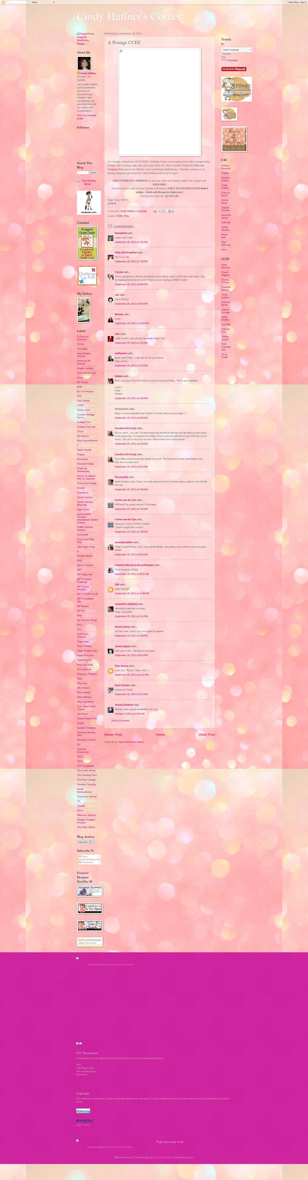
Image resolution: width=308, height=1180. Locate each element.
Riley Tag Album (85, 701)
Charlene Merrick (226, 288)
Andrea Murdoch (226, 167)
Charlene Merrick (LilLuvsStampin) (134, 565)
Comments (87, 862)
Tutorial (81, 806)
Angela (225, 173)
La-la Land (82, 534)
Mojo (79, 615)
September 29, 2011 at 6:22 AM (131, 466)
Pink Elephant (84, 669)
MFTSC (81, 611)
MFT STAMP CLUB (87, 594)
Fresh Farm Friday (87, 483)
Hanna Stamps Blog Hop (85, 503)
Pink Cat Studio (85, 664)
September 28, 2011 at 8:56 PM (131, 284)
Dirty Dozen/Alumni (87, 440)
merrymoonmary (162, 1157)
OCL (79, 629)
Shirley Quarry (225, 338)
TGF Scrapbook (85, 766)
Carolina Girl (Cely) (125, 428)
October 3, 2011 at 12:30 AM (130, 713)
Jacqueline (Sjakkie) (126, 604)
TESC (80, 761)
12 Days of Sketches (82, 338)
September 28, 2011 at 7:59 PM (131, 261)
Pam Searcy (121, 666)
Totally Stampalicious (84, 790)
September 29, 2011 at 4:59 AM (131, 398)
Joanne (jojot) (122, 646)
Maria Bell (224, 236)
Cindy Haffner (127, 211)
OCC (79, 625)
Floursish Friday (85, 464)
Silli (117, 584)
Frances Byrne (225, 194)
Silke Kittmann (226, 243)
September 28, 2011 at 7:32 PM (131, 242)
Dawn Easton (122, 685)
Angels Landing (85, 368)
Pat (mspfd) (121, 477)
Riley (126, 216)
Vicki (224, 249)
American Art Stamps (84, 362)
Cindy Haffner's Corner (129, 15)
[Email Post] (154, 211)
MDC (80, 560)
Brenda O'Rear (225, 281)
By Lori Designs (85, 391)
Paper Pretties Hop (87, 651)
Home (160, 734)
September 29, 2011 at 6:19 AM (131, 444)
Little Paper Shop (86, 547)
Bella (79, 386)
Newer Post (113, 734)
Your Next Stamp (86, 827)
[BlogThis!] (163, 211)
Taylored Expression (83, 750)
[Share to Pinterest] (172, 211)
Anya (79, 377)
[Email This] (160, 211)
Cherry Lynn (83, 410)
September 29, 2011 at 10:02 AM (132, 574)
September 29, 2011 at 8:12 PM (131, 655)
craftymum (121, 353)
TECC (80, 756)
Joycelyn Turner (226, 216)
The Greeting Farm (87, 775)
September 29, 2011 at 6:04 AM (131, 418)
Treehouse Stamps (87, 796)
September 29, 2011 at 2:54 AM (131, 365)
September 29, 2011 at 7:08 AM (131, 531)
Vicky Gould (224, 356)
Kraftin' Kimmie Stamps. (85, 528)
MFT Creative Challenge (84, 580)
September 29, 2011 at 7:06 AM (131, 509)
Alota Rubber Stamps (84, 355)
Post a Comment (120, 720)
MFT (79, 570)
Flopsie (81, 454)
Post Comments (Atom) (131, 742)
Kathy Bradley (225, 318)
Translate (232, 60)
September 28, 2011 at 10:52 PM (132, 323)
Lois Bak (226, 324)
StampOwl (121, 233)
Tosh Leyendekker (225, 347)
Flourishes (82, 459)
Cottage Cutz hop (86, 427)
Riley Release (84, 697)
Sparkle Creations (86, 728)
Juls (117, 334)
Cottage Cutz (84, 422)
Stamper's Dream (86, 740)
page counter (83, 1125)
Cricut (80, 431)
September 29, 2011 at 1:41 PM (131, 616)
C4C (79, 396)
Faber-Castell (84, 450)
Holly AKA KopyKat (126, 252)
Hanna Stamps (85, 497)
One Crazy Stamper (83, 635)
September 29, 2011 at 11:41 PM (132, 675)
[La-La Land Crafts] (236, 100)
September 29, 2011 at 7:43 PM (131, 635)
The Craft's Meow (86, 770)
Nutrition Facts (117, 965)
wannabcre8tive (124, 542)
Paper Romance (85, 655)
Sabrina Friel (225, 330)
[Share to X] (166, 211)
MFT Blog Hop (84, 574)
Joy (117, 295)
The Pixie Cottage (86, 779)
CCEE (119, 216)
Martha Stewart (85, 556)
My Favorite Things (87, 620)
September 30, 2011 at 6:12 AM (131, 694)
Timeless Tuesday (86, 784)
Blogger (189, 1157)
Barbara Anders (225, 179)
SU (78, 744)
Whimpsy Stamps (86, 815)
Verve (80, 810)
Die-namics (83, 436)
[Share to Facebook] (169, 211)
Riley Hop (82, 683)
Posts (84, 856)
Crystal (119, 272)
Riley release (84, 692)
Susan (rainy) (122, 626)
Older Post (207, 734)
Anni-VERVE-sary (86, 373)
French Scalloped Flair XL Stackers (86, 477)
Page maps (83, 641)
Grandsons (83, 492)
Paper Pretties (84, 646)
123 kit (80, 344)
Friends (81, 488)
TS (78, 801)
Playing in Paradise (87, 674)
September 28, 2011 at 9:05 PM (131, 303)
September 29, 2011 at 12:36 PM (132, 593)
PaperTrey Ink (84, 660)
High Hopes (83, 509)
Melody (119, 314)
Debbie (119, 376)
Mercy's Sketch (85, 565)
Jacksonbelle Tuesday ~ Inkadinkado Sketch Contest (87, 518)
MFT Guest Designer (83, 588)
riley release (83, 688)
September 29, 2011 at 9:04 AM (131, 554)
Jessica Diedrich (124, 705)
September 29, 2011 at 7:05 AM (131, 489)
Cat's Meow (83, 400)
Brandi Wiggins (225, 273)
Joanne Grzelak (225, 209)
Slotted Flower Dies (87, 718)
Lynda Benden (225, 228)
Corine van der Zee (125, 500)
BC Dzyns (82, 382)
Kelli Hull (225, 222)
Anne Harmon (225, 266)
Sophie (80, 723)
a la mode (82, 349)
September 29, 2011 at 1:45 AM (131, 343)
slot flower (82, 714)
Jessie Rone (224, 201)
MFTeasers (83, 606)
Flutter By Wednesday (83, 470)
